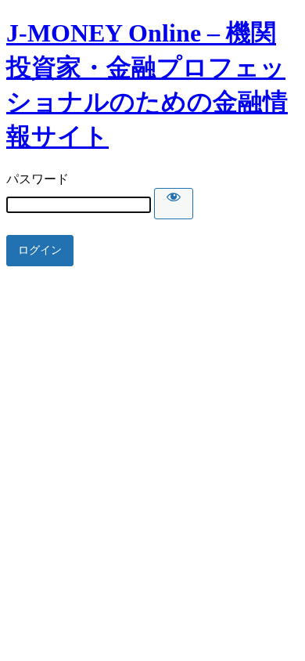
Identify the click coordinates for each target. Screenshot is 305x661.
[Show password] (173, 203)
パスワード (37, 179)
